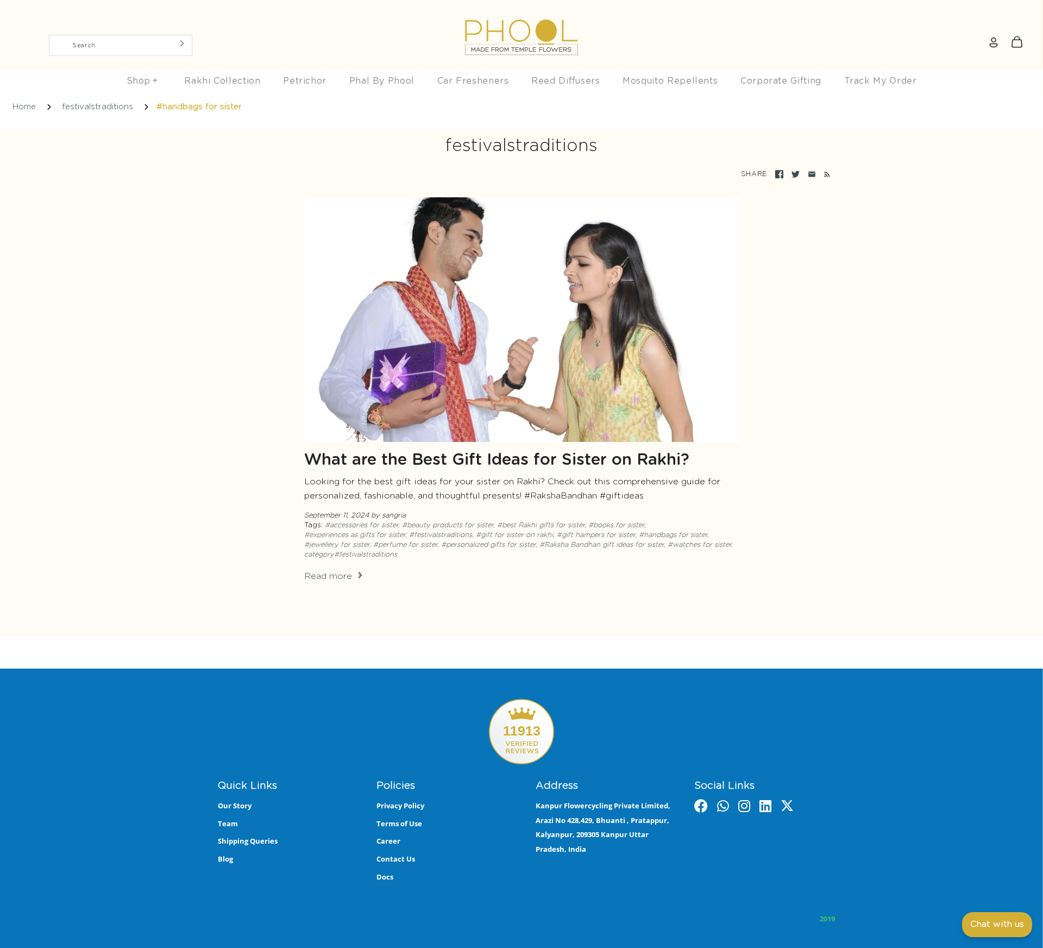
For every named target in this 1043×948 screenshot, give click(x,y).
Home (24, 107)
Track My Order (880, 81)
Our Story (235, 805)
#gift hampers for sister (596, 535)
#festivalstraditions (440, 535)
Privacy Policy (400, 805)
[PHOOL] (521, 12)
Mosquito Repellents (670, 81)
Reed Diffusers (565, 81)
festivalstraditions (97, 107)
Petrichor (304, 81)
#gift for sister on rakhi (514, 535)
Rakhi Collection (222, 81)
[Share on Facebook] (779, 174)
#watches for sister (699, 544)
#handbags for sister (673, 535)
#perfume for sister (405, 544)
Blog (225, 859)
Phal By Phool (381, 81)
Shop (142, 81)
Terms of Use (399, 823)
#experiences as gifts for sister (354, 535)
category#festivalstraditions (350, 554)
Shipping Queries (248, 841)
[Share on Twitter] (795, 174)
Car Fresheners (473, 81)
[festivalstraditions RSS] (825, 174)
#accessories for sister (361, 525)
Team (228, 823)
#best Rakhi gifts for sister (541, 525)
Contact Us (395, 859)
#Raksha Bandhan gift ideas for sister (601, 544)
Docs (384, 877)
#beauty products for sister (447, 525)
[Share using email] (812, 174)
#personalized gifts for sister (488, 544)
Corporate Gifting (780, 81)
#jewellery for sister (336, 544)
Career (388, 841)
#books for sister (616, 525)
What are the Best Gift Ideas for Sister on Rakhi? (496, 460)
